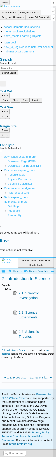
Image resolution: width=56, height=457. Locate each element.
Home (15, 271)
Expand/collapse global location (52, 270)
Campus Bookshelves (39, 271)
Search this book (8, 63)
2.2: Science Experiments (28, 315)
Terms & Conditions (14, 436)
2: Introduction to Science (14, 350)
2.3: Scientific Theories (29, 334)
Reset (5, 95)
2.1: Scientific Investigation (29, 295)
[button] (14, 210)
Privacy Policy (40, 432)
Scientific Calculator (20, 183)
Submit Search (9, 73)
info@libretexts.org (20, 444)
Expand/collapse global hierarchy (5, 271)
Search (6, 453)
